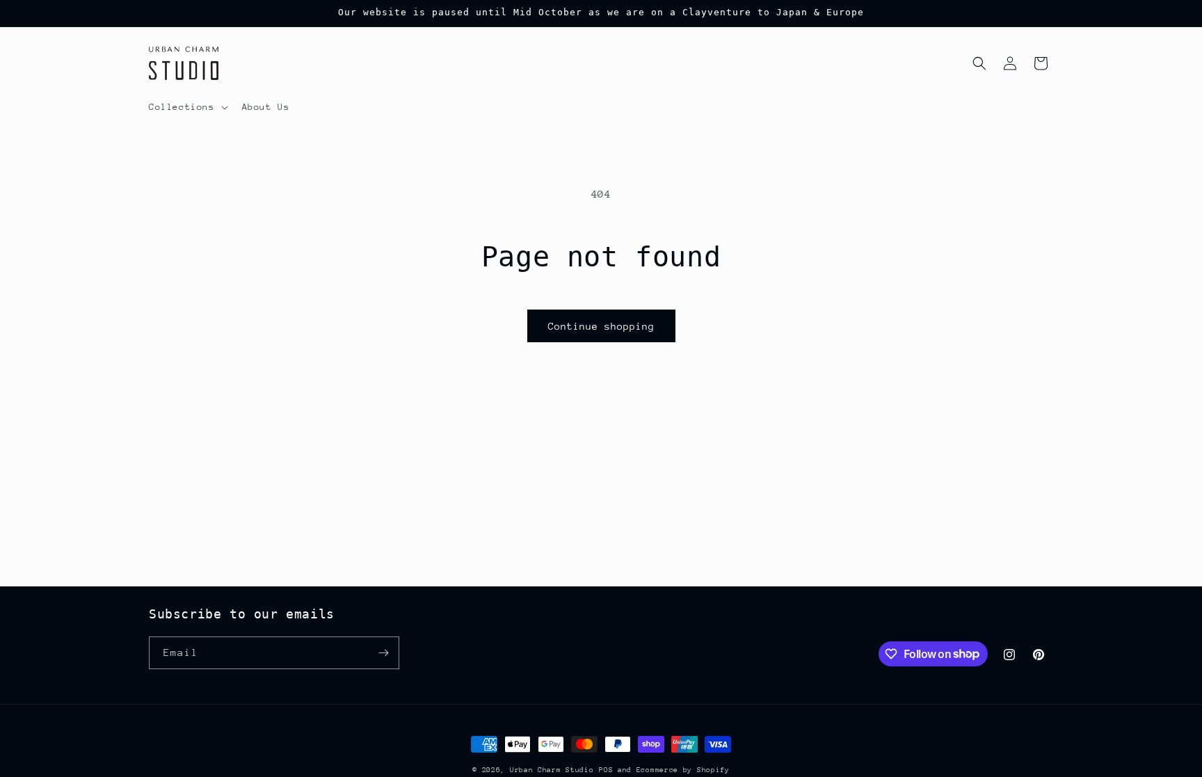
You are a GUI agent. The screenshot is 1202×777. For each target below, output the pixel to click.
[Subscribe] (383, 652)
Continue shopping (601, 326)
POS (606, 770)
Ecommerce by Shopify (683, 770)
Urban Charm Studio (552, 770)
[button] (187, 107)
